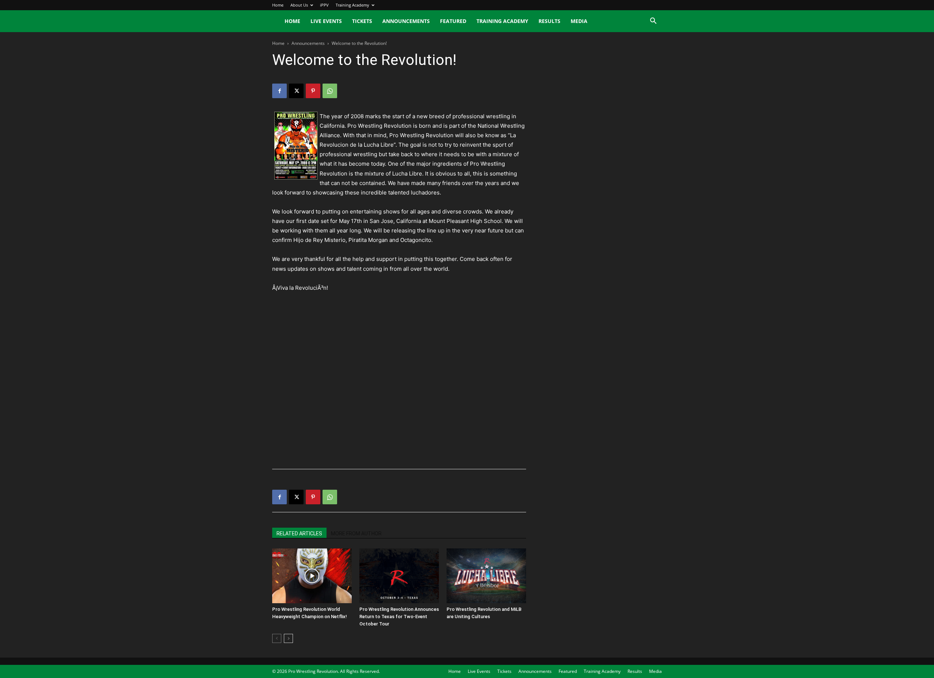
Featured (453, 21)
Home (277, 5)
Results (549, 21)
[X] (296, 91)
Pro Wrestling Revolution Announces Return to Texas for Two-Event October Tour (399, 616)
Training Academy (352, 5)
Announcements (406, 21)
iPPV (324, 5)
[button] (653, 21)
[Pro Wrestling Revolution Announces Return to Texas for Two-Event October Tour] (399, 575)
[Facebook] (279, 91)
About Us (299, 5)
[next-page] (288, 638)
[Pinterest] (313, 91)
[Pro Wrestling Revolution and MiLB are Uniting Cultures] (486, 575)
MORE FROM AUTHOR (356, 533)
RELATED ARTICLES (299, 533)
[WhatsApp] (330, 91)
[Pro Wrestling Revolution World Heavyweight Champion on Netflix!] (312, 575)
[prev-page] (276, 638)
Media (579, 21)
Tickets (362, 21)
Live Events (326, 21)
